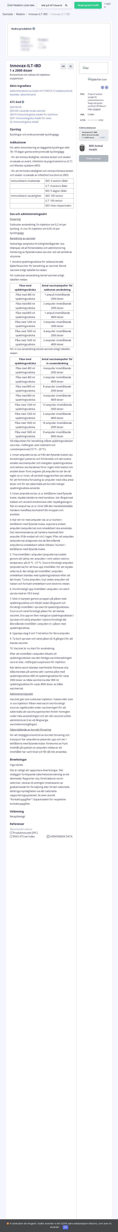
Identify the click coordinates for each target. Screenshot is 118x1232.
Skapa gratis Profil (88, 5)
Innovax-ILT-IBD (38, 14)
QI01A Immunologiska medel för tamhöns (34, 114)
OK (65, 1227)
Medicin (20, 14)
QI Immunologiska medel (24, 122)
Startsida (7, 14)
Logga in (107, 5)
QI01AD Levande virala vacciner (28, 110)
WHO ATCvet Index (23, 836)
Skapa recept (93, 158)
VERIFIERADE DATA (61, 836)
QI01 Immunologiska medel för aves (30, 118)
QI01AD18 (15, 107)
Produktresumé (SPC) (25, 832)
